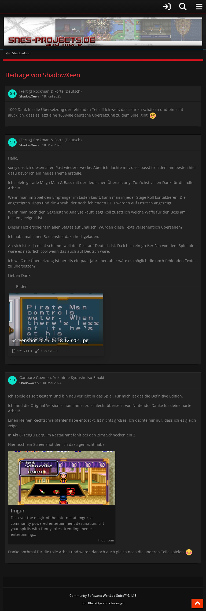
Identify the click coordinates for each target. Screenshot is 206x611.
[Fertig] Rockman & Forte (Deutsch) (50, 91)
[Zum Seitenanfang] (197, 603)
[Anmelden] (88, 6)
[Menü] (199, 6)
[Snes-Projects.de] (103, 31)
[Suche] (183, 6)
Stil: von (103, 603)
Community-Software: (103, 595)
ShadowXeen (29, 96)
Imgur (18, 511)
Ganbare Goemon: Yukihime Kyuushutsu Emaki (61, 377)
